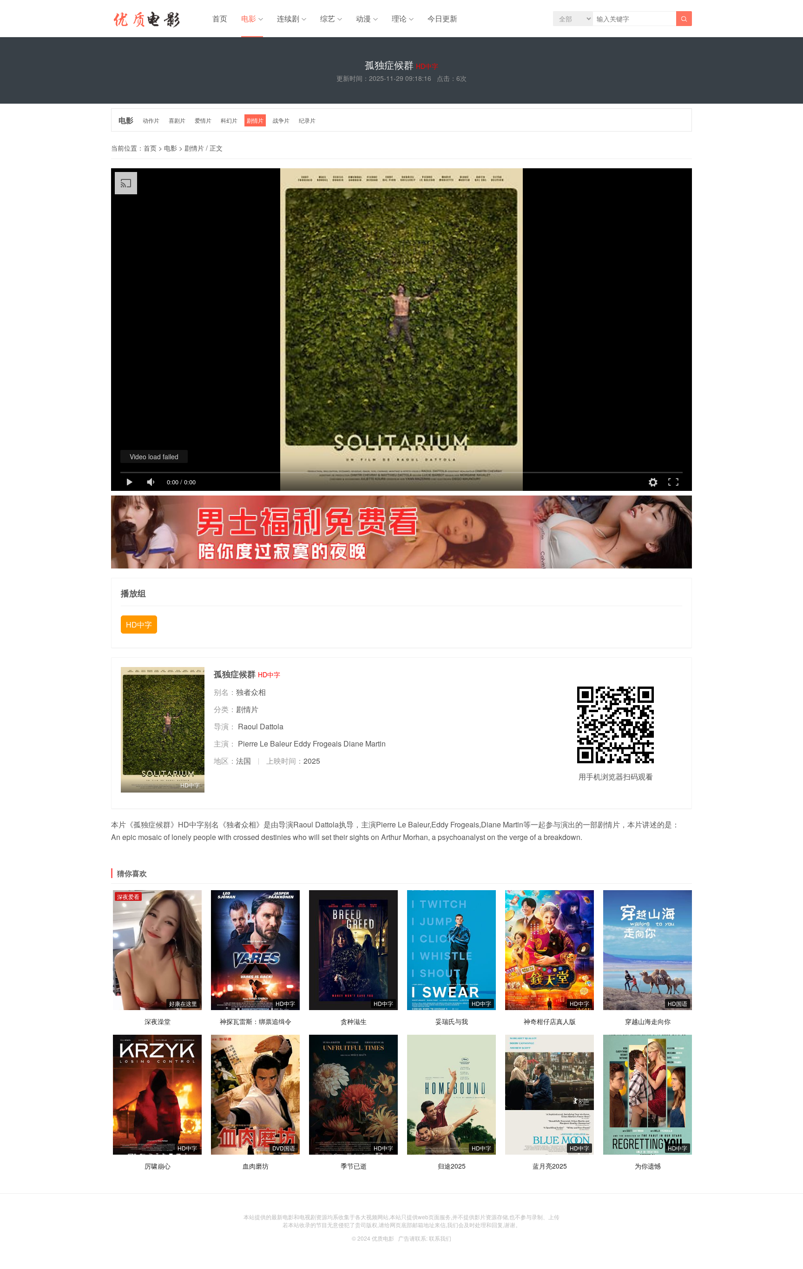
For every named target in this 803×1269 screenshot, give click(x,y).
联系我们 (440, 1238)
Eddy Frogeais (318, 743)
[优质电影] (145, 21)
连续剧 (288, 18)
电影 (248, 18)
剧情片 (255, 120)
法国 (243, 760)
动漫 (363, 18)
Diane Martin (364, 743)
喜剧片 (177, 120)
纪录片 (307, 120)
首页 (219, 18)
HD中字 (139, 624)
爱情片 (203, 120)
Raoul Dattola (260, 726)
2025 (311, 760)
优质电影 (383, 1238)
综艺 (327, 18)
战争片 (281, 120)
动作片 (151, 120)
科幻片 (229, 120)
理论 (399, 18)
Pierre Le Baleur (265, 743)
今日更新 (442, 18)
